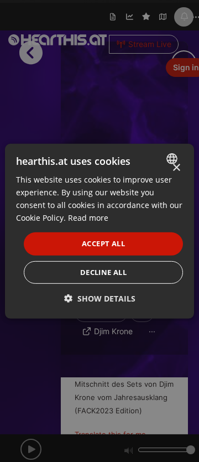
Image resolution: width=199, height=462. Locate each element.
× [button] (176, 167)
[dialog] (99, 230)
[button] (99, 298)
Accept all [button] (103, 243)
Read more (88, 217)
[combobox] (173, 158)
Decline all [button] (103, 272)
